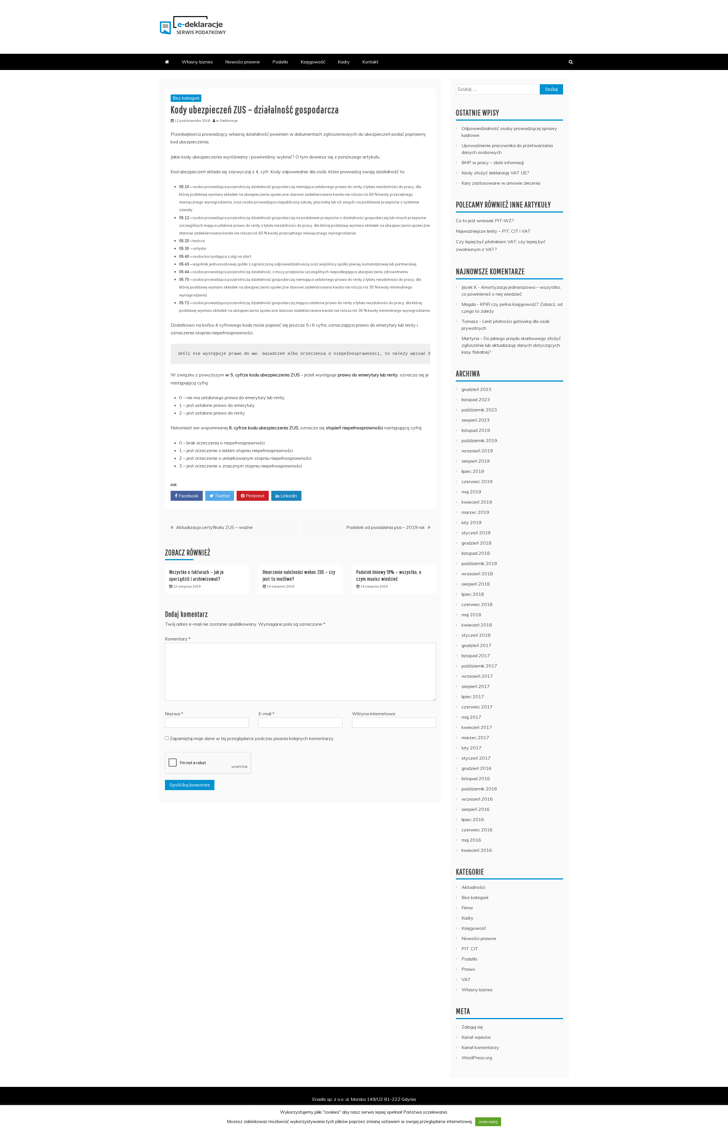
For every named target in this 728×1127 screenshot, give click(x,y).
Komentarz (178, 639)
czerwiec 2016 (477, 830)
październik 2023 (479, 410)
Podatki (280, 62)
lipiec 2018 (473, 594)
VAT (466, 979)
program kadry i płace (462, 1107)
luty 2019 (471, 522)
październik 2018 (479, 563)
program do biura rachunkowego (293, 1114)
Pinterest (254, 495)
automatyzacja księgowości (356, 1114)
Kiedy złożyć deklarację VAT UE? (495, 173)
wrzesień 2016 (477, 799)
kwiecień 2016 (477, 850)
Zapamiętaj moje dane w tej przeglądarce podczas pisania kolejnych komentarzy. (252, 738)
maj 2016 (471, 840)
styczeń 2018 (476, 635)
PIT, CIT (470, 948)
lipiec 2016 (473, 819)
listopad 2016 (476, 778)
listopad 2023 (476, 399)
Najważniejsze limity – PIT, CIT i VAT (493, 231)
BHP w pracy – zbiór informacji (493, 162)
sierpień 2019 (476, 461)
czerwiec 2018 (477, 604)
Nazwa (174, 713)
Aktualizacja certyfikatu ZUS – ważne (214, 527)
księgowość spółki (245, 1107)
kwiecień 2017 (477, 727)
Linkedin (288, 495)
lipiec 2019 (473, 471)
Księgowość (313, 62)
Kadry (344, 62)
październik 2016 (479, 789)
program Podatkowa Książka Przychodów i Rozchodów (442, 1114)
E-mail (266, 713)
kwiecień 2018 (477, 625)
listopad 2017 (476, 655)
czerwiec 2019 (477, 481)
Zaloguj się (472, 1027)
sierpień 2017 (476, 686)
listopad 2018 (476, 553)
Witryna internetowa (373, 713)
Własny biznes (197, 62)
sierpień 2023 (476, 420)
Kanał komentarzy (480, 1047)
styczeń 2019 (476, 532)
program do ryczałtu (545, 1107)
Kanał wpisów (476, 1037)
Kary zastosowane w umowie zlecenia (501, 183)
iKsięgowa (377, 1107)
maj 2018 (471, 614)
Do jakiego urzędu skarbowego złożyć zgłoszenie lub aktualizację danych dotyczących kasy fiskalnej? (511, 345)
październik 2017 (479, 666)
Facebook (187, 495)
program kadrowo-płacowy (528, 1114)
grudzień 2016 (476, 768)
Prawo (468, 969)
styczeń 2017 (476, 758)
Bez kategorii (186, 98)
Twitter (222, 495)
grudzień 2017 (476, 645)
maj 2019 (471, 492)
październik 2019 (479, 440)
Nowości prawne (242, 62)
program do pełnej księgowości (296, 1107)
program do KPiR (347, 1107)
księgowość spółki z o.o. (196, 1114)
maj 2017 (471, 717)
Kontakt (370, 62)
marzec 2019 (475, 512)
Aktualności (473, 887)
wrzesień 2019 (477, 451)
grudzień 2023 (476, 389)
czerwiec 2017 (477, 707)
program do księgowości (413, 1107)
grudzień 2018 (476, 543)
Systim (219, 1107)
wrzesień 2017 (477, 676)
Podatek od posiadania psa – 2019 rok (385, 527)
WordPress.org (477, 1057)
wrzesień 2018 (477, 573)
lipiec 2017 (473, 696)
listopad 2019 (476, 430)
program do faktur (504, 1107)
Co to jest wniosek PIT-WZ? (485, 220)
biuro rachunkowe (241, 1114)
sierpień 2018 (476, 584)
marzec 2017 (475, 737)
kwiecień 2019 (477, 502)
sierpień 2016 (476, 809)
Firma (467, 907)
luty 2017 (471, 748)
